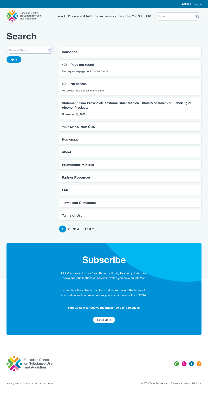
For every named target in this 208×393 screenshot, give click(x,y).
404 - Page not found (78, 64)
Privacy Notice (13, 383)
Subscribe (69, 52)
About (61, 16)
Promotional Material (80, 16)
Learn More (104, 319)
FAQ (148, 16)
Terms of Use (72, 215)
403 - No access (74, 84)
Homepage (70, 139)
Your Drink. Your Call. (131, 16)
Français (196, 3)
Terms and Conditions (79, 203)
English (185, 3)
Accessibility (46, 383)
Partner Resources (105, 16)
